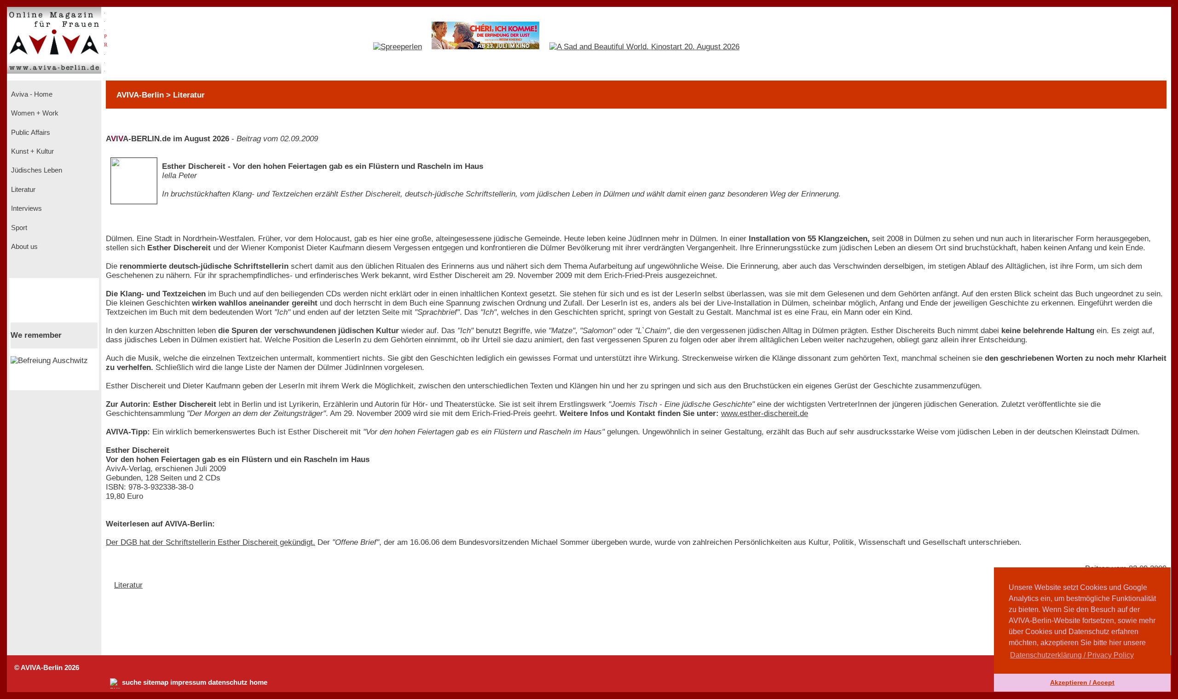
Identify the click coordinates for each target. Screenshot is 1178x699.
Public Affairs (29, 132)
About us (23, 246)
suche (131, 682)
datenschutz (228, 682)
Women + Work (33, 113)
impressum (188, 682)
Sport (18, 227)
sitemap (155, 682)
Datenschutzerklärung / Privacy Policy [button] (1072, 655)
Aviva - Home (30, 94)
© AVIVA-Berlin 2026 (46, 667)
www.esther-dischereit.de (764, 413)
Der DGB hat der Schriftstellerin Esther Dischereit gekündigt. (210, 542)
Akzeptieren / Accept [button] (1082, 682)
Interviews (25, 208)
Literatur (22, 189)
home (258, 682)
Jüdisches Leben (35, 170)
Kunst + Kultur (31, 151)
